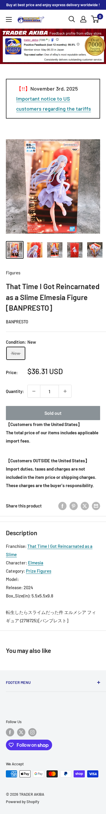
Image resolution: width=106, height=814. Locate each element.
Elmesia (35, 562)
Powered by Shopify (22, 801)
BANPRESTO (17, 321)
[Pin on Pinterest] (73, 505)
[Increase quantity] (65, 391)
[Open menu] (9, 19)
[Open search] (72, 19)
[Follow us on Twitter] (21, 732)
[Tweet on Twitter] (85, 505)
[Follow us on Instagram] (32, 732)
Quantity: (15, 391)
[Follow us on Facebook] (10, 732)
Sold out (53, 413)
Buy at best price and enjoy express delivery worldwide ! (53, 4)
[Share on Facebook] (62, 505)
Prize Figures (38, 571)
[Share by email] (96, 505)
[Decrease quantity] (34, 391)
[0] (95, 19)
